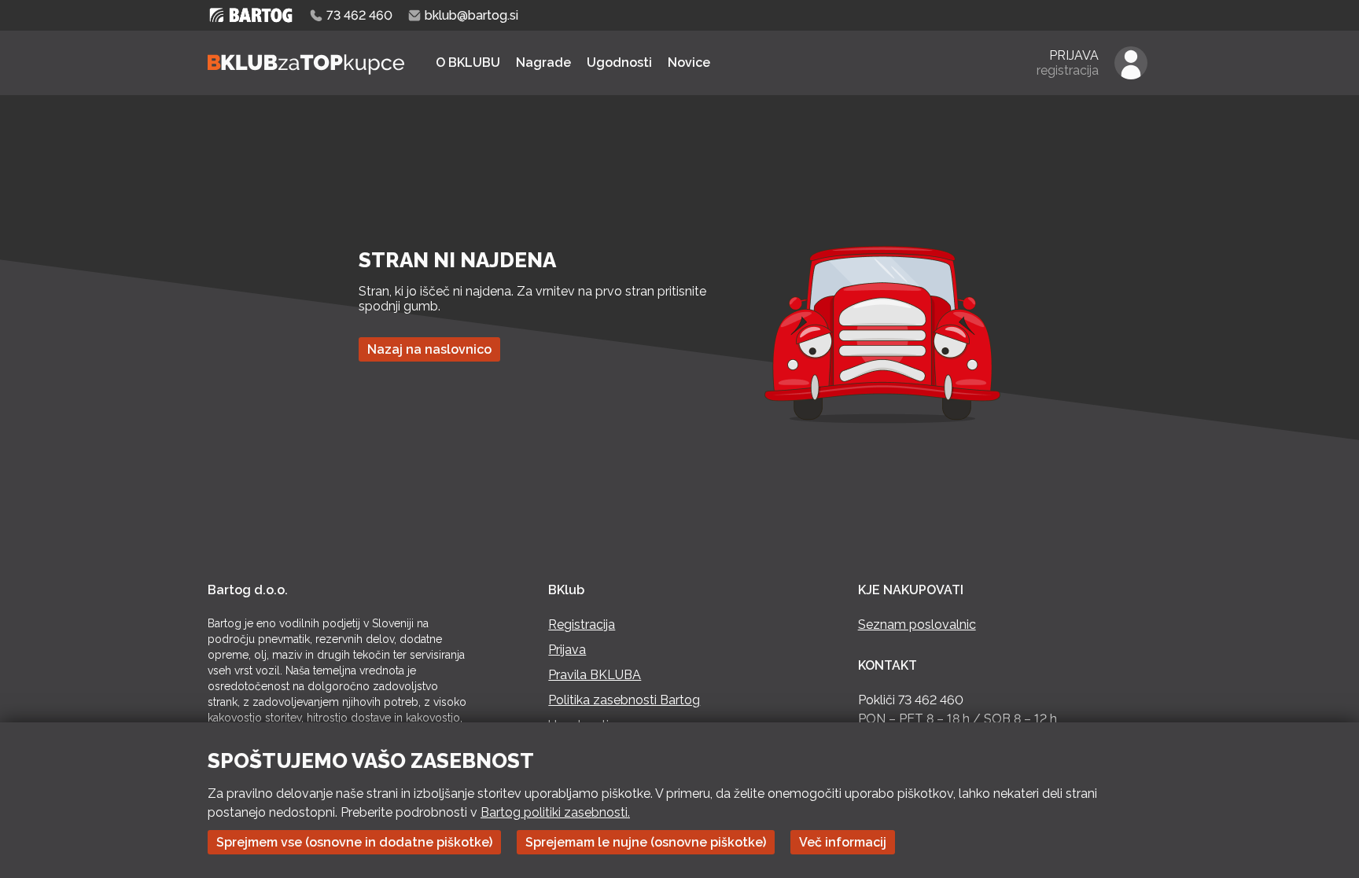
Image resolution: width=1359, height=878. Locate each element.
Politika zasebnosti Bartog (624, 699)
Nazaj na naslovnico (429, 349)
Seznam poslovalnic (917, 624)
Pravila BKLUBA (594, 674)
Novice (689, 62)
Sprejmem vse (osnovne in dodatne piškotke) (354, 842)
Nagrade (543, 62)
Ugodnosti (619, 62)
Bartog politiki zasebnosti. (555, 812)
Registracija (581, 624)
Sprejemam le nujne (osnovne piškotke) (645, 842)
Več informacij (842, 842)
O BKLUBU (468, 62)
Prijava (567, 649)
